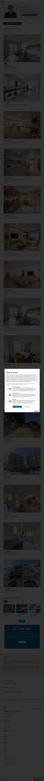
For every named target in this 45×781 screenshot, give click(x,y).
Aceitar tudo (17, 406)
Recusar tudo (27, 406)
